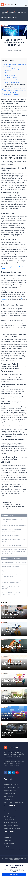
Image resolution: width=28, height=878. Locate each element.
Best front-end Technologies (10, 535)
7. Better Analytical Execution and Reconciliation (15, 85)
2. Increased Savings (11, 73)
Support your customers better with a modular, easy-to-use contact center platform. (14, 870)
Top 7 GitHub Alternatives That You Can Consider (13, 715)
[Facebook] (5, 772)
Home (2, 11)
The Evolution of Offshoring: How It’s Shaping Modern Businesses (12, 520)
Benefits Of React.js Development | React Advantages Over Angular (12, 530)
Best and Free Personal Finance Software (14, 525)
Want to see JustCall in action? (14, 866)
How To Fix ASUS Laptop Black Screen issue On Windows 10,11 (12, 593)
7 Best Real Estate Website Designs (14, 698)
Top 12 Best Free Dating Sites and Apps (13, 545)
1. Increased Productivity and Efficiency (13, 69)
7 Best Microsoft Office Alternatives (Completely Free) (12, 576)
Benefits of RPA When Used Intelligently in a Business (14, 65)
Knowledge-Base (14, 11)
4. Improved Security (11, 77)
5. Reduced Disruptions (12, 80)
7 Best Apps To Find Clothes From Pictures (12, 681)
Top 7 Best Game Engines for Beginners (13, 732)
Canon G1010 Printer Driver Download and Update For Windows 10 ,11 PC (13, 582)
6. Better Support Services (12, 82)
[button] (25, 4)
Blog (7, 11)
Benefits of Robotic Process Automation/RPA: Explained (12, 93)
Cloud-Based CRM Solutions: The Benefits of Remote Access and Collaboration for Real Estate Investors (14, 551)
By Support (7, 502)
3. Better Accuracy (10, 75)
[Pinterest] (17, 772)
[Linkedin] (13, 772)
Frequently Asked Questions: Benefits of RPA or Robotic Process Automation (15, 89)
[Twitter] (9, 772)
